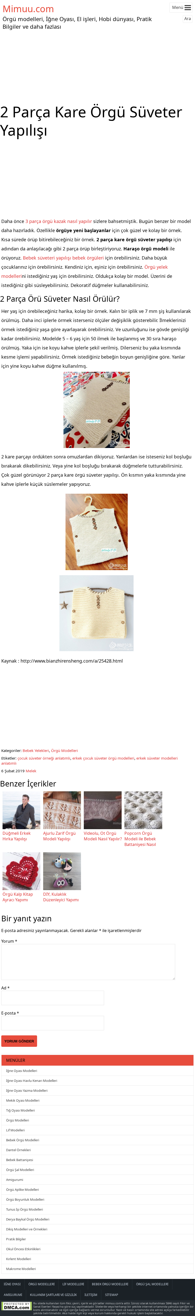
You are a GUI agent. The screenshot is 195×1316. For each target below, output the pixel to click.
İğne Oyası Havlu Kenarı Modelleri (31, 1080)
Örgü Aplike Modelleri (22, 1189)
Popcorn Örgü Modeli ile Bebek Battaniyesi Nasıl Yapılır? (140, 841)
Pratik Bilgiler (16, 1239)
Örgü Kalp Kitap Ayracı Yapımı (18, 897)
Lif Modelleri (15, 1130)
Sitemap (111, 1295)
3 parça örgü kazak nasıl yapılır (58, 221)
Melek (31, 770)
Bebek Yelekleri (36, 750)
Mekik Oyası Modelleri (22, 1100)
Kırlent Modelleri (18, 1259)
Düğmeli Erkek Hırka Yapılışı (17, 836)
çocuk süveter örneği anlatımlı (44, 758)
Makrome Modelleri (21, 1268)
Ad (5, 988)
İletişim (91, 1295)
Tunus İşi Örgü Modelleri (24, 1209)
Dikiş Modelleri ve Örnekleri (26, 1229)
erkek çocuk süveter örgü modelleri (103, 758)
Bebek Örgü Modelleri (22, 1140)
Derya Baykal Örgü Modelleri (27, 1219)
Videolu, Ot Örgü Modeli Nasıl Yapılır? (103, 836)
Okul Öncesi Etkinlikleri (23, 1249)
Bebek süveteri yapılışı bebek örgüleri (63, 258)
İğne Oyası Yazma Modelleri (26, 1090)
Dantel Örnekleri (18, 1150)
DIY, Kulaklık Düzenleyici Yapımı (61, 897)
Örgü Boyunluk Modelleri (25, 1199)
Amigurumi (14, 1179)
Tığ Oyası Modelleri (20, 1110)
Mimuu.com (28, 9)
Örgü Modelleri (64, 750)
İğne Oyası (12, 1284)
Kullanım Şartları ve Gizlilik (53, 1295)
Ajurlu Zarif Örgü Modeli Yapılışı (59, 836)
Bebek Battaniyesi (19, 1160)
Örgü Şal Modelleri (20, 1169)
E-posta (10, 1013)
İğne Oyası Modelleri (21, 1070)
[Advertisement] (97, 67)
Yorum (9, 941)
